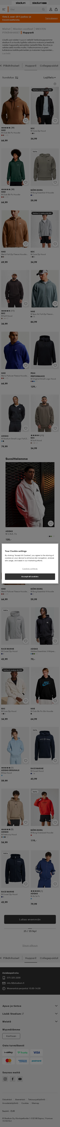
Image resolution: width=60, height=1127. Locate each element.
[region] (30, 563)
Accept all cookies (29, 576)
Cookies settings (30, 568)
